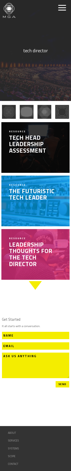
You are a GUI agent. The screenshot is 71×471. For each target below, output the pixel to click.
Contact (13, 464)
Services (13, 440)
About (12, 433)
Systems (13, 448)
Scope (11, 456)
